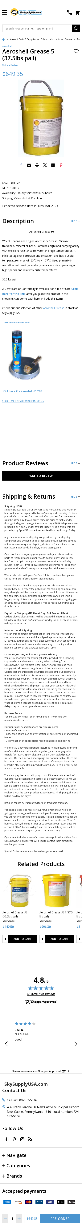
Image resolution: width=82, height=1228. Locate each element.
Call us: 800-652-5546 (22, 1100)
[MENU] (4, 12)
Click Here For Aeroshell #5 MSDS (23, 401)
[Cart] (77, 12)
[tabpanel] (19, 909)
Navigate (16, 1155)
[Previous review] (6, 1044)
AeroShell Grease (53, 308)
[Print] (37, 165)
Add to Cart (23, 939)
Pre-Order (59, 1218)
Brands (14, 1176)
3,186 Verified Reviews (41, 993)
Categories (18, 1165)
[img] (41, 988)
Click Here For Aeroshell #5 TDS (23, 391)
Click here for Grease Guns (17, 322)
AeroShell (7, 46)
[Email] (29, 165)
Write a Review (10, 65)
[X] (45, 165)
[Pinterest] (61, 165)
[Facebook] (21, 165)
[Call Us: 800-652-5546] (69, 12)
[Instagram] (22, 1139)
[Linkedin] (53, 165)
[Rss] (30, 1139)
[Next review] (76, 1044)
